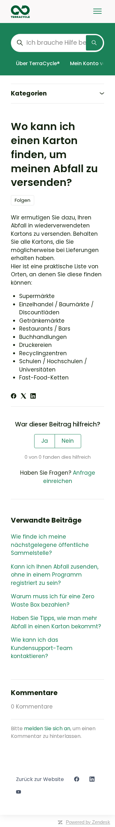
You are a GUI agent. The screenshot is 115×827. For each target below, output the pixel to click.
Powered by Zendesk (88, 822)
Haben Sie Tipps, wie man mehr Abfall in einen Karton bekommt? (56, 622)
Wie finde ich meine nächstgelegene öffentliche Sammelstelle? (50, 545)
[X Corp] (23, 397)
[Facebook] (13, 397)
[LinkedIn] (33, 397)
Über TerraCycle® (38, 63)
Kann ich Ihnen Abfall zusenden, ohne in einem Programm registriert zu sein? (54, 575)
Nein (68, 441)
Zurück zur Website (40, 779)
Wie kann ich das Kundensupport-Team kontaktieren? (42, 648)
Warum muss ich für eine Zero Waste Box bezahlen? (52, 601)
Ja (44, 441)
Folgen (22, 200)
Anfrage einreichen (69, 477)
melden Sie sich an (47, 728)
